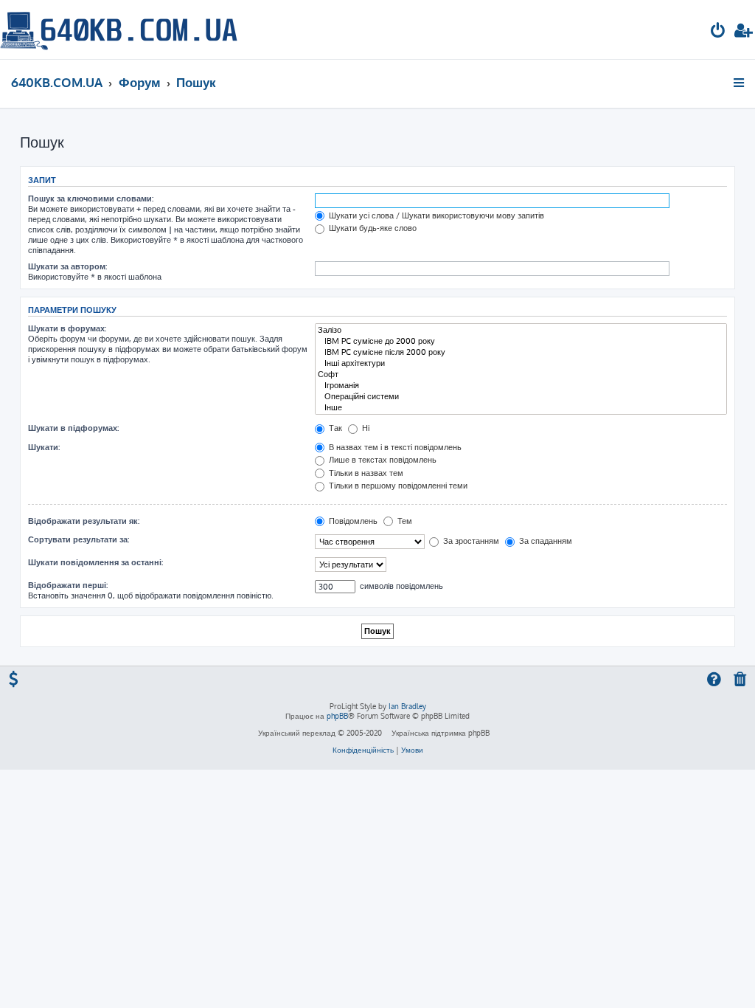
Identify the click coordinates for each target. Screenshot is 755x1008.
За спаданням (544, 541)
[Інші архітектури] (521, 363)
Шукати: (44, 447)
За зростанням (470, 541)
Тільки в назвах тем (365, 473)
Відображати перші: (68, 585)
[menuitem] (718, 32)
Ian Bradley (407, 706)
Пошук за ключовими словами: (90, 198)
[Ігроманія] (521, 385)
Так (334, 428)
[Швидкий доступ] (740, 82)
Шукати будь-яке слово (372, 228)
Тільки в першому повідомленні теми (397, 485)
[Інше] (521, 407)
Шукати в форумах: (67, 328)
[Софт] (521, 374)
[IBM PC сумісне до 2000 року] (521, 341)
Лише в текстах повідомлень (381, 460)
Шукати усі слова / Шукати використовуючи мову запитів (435, 215)
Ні (364, 428)
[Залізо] (521, 330)
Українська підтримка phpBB (441, 732)
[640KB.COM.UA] (118, 29)
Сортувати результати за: (78, 539)
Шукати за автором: (67, 266)
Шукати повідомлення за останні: (95, 562)
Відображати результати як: (83, 521)
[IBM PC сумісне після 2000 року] (521, 352)
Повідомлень (352, 521)
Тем (403, 521)
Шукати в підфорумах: (73, 428)
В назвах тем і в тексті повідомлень (394, 447)
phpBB (337, 715)
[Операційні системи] (521, 396)
